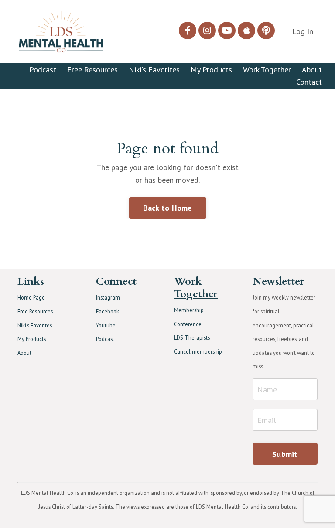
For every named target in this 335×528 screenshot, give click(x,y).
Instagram (108, 297)
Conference (188, 323)
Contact (309, 82)
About (312, 70)
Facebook (107, 311)
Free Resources (92, 70)
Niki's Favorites (154, 70)
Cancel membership (198, 351)
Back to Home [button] (167, 208)
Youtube (106, 325)
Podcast (42, 70)
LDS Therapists (192, 337)
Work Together (267, 70)
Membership (189, 310)
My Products (211, 70)
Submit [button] (285, 454)
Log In (302, 31)
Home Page (31, 297)
